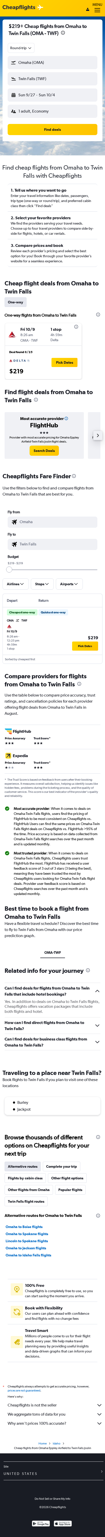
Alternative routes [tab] (22, 1166)
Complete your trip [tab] (61, 1166)
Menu (97, 5)
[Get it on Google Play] (41, 1524)
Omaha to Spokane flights (27, 1234)
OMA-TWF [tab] (52, 952)
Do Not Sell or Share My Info (52, 1499)
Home (42, 1443)
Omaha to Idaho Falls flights (28, 1255)
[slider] (9, 569)
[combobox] (21, 48)
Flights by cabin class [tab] (25, 1178)
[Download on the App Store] (62, 1524)
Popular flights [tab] (70, 1190)
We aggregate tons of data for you (36, 1414)
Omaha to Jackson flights (26, 1248)
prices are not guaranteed (24, 1390)
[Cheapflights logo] (19, 7)
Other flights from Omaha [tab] (29, 1190)
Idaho (56, 1443)
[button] (63, 33)
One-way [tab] (15, 302)
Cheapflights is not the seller (32, 1405)
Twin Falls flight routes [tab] (26, 1201)
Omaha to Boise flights (24, 1227)
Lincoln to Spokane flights (27, 1241)
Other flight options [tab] (67, 1178)
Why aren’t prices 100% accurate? (37, 1423)
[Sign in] (88, 9)
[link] (44, 451)
